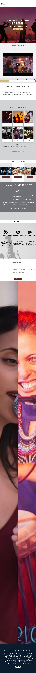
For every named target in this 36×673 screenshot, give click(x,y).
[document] (18, 336)
